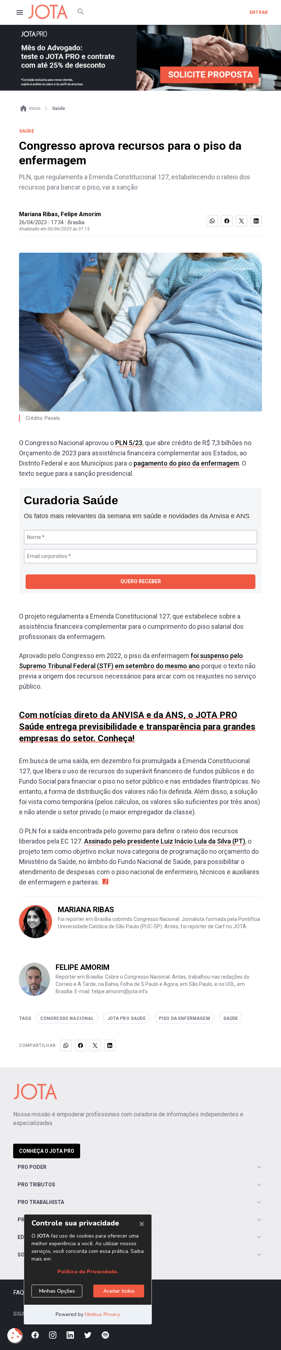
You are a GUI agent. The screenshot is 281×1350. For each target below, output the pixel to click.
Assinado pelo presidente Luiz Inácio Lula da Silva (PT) (164, 841)
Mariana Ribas (38, 214)
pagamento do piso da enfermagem (186, 463)
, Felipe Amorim (79, 214)
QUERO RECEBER (140, 581)
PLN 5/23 (128, 443)
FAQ (18, 1292)
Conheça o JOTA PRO (46, 1151)
